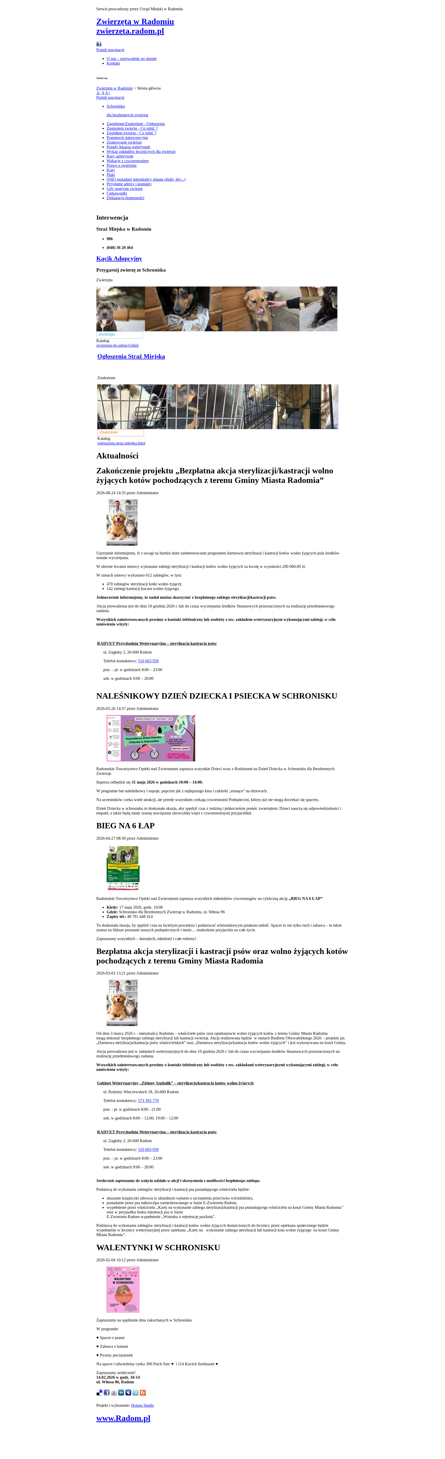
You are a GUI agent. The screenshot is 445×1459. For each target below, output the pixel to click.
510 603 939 (148, 661)
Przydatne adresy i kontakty (129, 184)
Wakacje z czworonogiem (128, 161)
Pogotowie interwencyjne (127, 137)
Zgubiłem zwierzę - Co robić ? (131, 133)
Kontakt (113, 63)
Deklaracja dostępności (125, 198)
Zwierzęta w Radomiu (114, 88)
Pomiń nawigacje (110, 50)
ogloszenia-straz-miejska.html (121, 443)
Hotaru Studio (142, 1405)
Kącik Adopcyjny (119, 258)
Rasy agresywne (120, 156)
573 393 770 (148, 1100)
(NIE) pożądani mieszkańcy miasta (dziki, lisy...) (146, 179)
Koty (111, 170)
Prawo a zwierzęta (121, 165)
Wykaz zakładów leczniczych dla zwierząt (141, 151)
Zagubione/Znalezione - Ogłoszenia (136, 123)
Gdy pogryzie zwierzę (125, 188)
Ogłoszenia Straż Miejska (131, 356)
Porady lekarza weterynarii (128, 147)
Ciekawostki (117, 193)
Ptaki (111, 174)
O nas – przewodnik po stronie (132, 58)
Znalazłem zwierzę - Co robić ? (132, 128)
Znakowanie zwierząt (124, 142)
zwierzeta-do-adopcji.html (117, 345)
